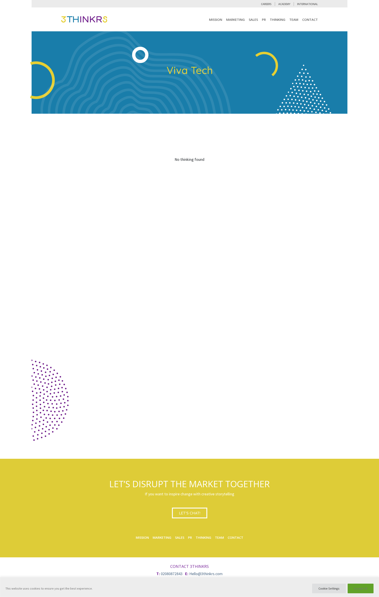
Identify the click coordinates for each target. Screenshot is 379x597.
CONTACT (310, 19)
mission (215, 19)
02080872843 (171, 573)
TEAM (293, 19)
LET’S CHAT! (189, 513)
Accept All (360, 588)
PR (264, 19)
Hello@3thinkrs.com (206, 573)
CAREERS (266, 4)
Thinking (277, 19)
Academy (284, 4)
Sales (253, 19)
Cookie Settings (329, 588)
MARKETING (235, 19)
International (307, 4)
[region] (189, 587)
